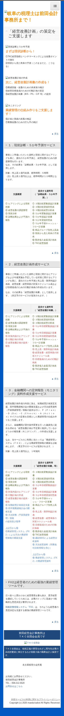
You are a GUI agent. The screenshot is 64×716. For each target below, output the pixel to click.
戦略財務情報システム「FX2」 (20, 607)
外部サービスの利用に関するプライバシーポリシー (35, 699)
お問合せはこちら (14, 686)
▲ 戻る (55, 133)
